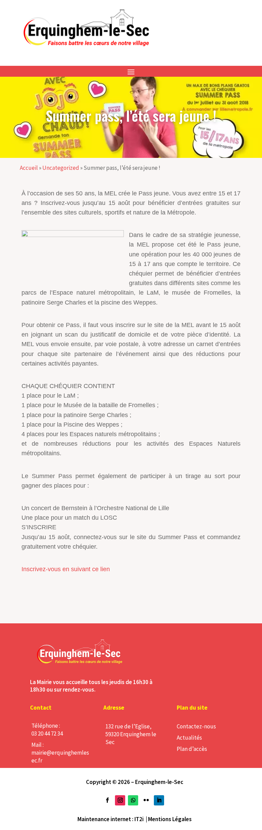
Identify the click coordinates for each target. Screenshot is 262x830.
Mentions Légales (170, 819)
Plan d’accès (192, 749)
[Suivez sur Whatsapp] (133, 800)
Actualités (189, 737)
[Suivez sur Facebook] (107, 800)
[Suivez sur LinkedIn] (159, 800)
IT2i (139, 819)
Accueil (29, 168)
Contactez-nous (196, 726)
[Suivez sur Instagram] (120, 800)
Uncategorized (60, 168)
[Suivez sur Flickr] (146, 800)
